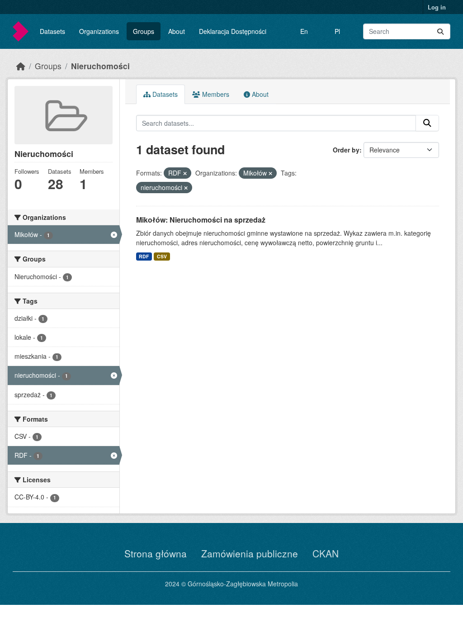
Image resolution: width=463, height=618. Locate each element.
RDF (144, 256)
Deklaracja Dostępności (232, 31)
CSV (162, 256)
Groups (143, 31)
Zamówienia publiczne (249, 553)
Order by (346, 149)
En (304, 31)
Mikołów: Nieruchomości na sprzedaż (200, 219)
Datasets (52, 31)
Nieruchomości (100, 65)
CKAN (325, 553)
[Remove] (185, 173)
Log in (437, 7)
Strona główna (155, 553)
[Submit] (440, 31)
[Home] (20, 65)
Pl (337, 31)
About (176, 31)
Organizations (99, 31)
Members (214, 94)
